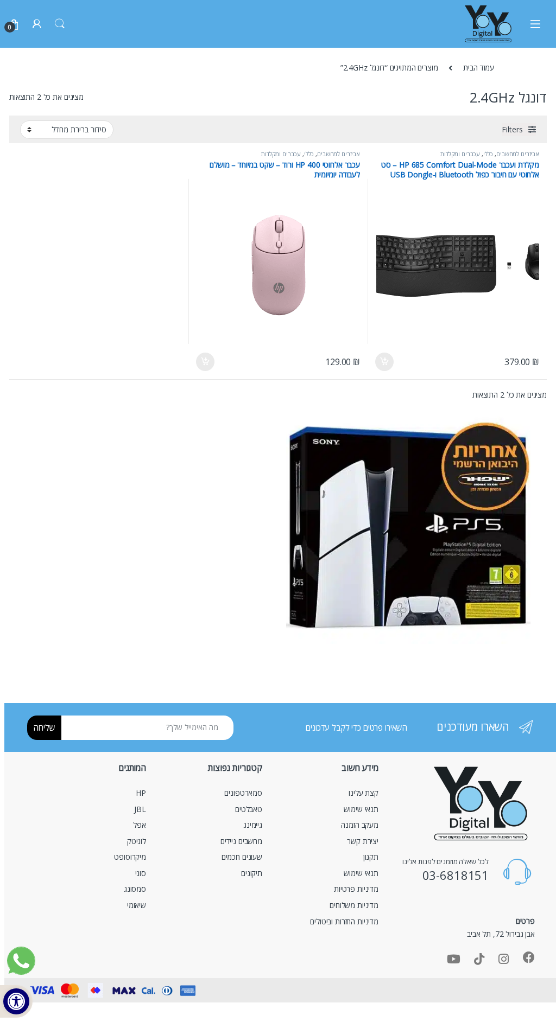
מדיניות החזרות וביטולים (344, 921)
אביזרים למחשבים (517, 154)
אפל (139, 825)
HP (141, 793)
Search (60, 24)
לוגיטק (136, 841)
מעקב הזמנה (359, 825)
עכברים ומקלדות (460, 154)
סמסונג (135, 889)
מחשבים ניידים (241, 841)
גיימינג (252, 825)
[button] (16, 1001)
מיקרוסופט (130, 857)
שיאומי (136, 905)
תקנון (370, 857)
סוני (140, 873)
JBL (140, 809)
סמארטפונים (243, 793)
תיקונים (251, 873)
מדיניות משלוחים (354, 905)
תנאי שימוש (361, 809)
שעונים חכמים (242, 857)
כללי (488, 154)
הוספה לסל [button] (385, 362)
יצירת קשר (362, 841)
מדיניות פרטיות (356, 889)
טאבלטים (248, 809)
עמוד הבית (478, 67)
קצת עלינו (363, 793)
